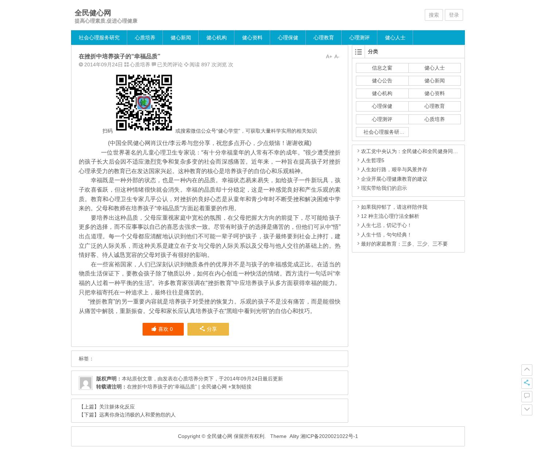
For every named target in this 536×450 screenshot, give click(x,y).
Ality (294, 436)
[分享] (526, 383)
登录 (454, 15)
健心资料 (252, 37)
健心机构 (216, 37)
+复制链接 (239, 387)
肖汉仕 (159, 143)
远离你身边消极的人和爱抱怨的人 (137, 415)
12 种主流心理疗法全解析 (390, 216)
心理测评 (359, 37)
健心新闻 (181, 37)
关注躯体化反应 (117, 407)
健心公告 (382, 80)
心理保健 (288, 37)
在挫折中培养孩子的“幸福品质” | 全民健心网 (177, 387)
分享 (212, 329)
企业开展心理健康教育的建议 (394, 179)
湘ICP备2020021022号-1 (329, 436)
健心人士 (395, 37)
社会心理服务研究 (99, 37)
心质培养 (145, 37)
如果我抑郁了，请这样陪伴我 (394, 207)
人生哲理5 (372, 160)
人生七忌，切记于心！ (386, 225)
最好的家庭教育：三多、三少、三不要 (404, 244)
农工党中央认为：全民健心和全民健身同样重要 (414, 151)
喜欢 (165, 329)
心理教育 (324, 37)
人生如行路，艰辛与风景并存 (394, 169)
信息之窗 (382, 68)
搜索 (434, 15)
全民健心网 (93, 13)
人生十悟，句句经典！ (386, 235)
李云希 (178, 143)
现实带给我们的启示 (384, 188)
